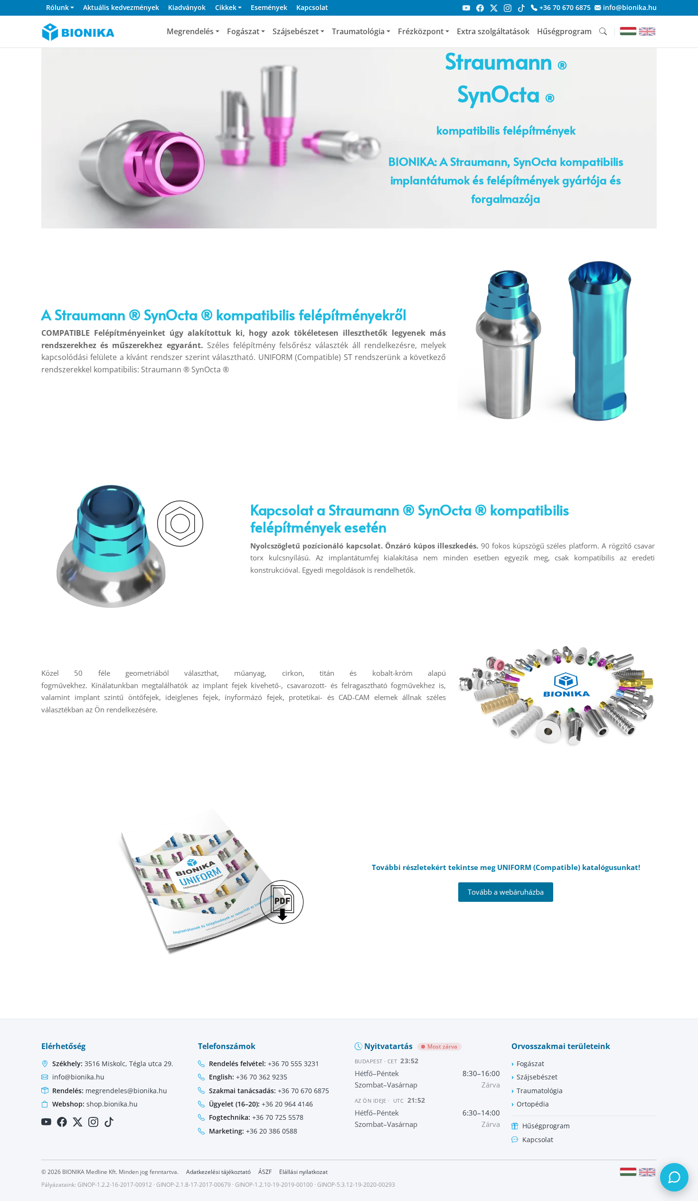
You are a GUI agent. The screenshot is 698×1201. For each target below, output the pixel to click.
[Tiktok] (521, 8)
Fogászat (243, 31)
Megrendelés (190, 31)
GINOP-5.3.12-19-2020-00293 (356, 1185)
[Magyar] (628, 31)
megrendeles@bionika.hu (109, 1090)
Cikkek (225, 7)
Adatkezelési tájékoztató (218, 1172)
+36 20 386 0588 (253, 1130)
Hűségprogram (564, 31)
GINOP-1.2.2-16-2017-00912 (114, 1185)
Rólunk (57, 7)
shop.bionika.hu (95, 1103)
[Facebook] (480, 8)
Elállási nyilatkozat (303, 1172)
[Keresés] (603, 31)
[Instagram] (507, 8)
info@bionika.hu (629, 7)
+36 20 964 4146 (261, 1103)
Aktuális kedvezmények (121, 7)
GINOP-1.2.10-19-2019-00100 (274, 1185)
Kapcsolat (312, 7)
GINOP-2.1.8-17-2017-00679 (193, 1185)
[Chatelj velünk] (674, 1177)
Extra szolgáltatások (493, 31)
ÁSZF (265, 1172)
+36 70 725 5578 (256, 1117)
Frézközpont (420, 31)
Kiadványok (187, 7)
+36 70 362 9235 (248, 1076)
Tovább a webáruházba (506, 892)
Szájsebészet (296, 31)
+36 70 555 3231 (264, 1063)
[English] (647, 32)
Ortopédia (533, 1103)
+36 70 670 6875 (564, 7)
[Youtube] (466, 8)
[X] (494, 8)
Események (269, 7)
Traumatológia (358, 31)
